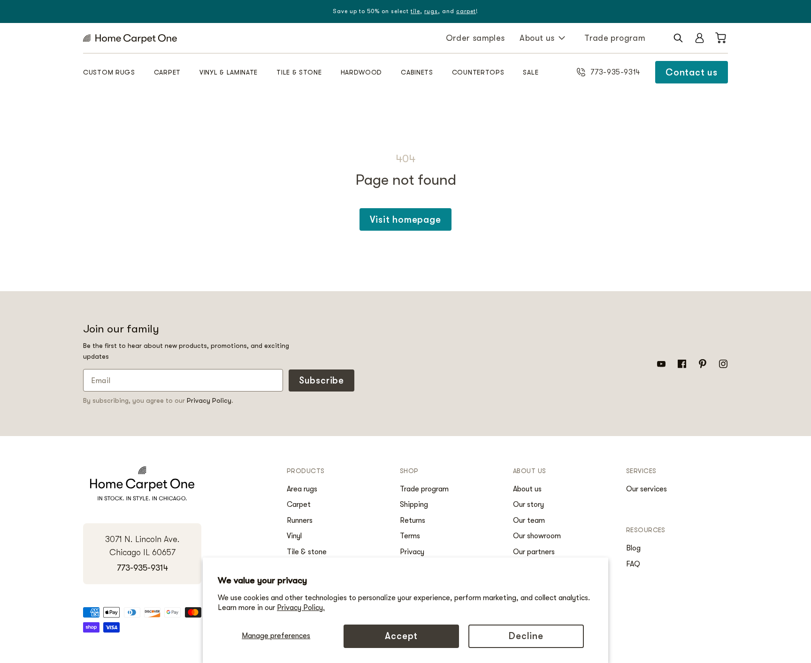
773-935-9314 (142, 568)
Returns (412, 520)
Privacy (412, 552)
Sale (530, 72)
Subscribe (321, 380)
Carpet (167, 72)
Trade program (614, 38)
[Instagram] (723, 363)
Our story (528, 504)
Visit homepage (405, 219)
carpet (466, 11)
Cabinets (417, 72)
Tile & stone (298, 72)
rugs (431, 11)
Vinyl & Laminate (228, 72)
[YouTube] (661, 363)
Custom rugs (109, 72)
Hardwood (362, 72)
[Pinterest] (702, 363)
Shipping (414, 504)
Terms (410, 536)
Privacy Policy (209, 400)
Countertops (478, 72)
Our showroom (537, 536)
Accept (401, 636)
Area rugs (302, 489)
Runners (300, 520)
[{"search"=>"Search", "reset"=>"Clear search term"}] (678, 38)
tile (415, 11)
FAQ (633, 564)
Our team (529, 520)
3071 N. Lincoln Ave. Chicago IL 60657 (142, 546)
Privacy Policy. (301, 607)
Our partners (534, 552)
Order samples (475, 38)
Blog (633, 548)
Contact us (692, 72)
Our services (646, 489)
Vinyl (294, 536)
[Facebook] (682, 363)
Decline (526, 636)
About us (537, 38)
